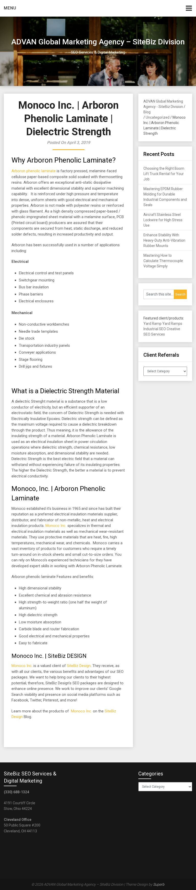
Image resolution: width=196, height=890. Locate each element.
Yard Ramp (152, 324)
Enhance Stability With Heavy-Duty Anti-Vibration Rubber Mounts (164, 240)
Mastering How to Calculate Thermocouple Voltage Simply (163, 260)
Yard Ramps (172, 324)
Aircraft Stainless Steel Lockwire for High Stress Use (162, 220)
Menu (10, 8)
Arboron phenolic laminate (33, 171)
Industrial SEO (154, 329)
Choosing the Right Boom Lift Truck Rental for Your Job (163, 173)
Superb (158, 884)
